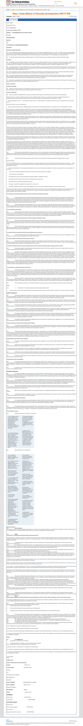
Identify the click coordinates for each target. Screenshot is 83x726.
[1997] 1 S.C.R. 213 (46, 562)
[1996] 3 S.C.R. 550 (23, 563)
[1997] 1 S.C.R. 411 (72, 562)
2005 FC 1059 (16, 16)
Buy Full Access (60, 5)
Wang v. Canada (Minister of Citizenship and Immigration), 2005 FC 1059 (30, 9)
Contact (7, 719)
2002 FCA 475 (54, 408)
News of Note (13, 5)
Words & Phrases (33, 5)
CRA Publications (22, 5)
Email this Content (73, 16)
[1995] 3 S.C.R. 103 (38, 563)
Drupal (75, 721)
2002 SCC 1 (22, 408)
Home (7, 5)
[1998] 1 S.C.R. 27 (43, 374)
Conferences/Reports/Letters (47, 5)
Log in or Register (58, 1)
